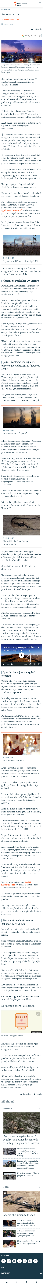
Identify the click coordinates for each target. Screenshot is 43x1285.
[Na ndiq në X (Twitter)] (19, 1261)
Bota (6, 1187)
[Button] (36, 29)
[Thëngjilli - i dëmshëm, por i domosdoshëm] (21, 525)
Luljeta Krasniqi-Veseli (10, 20)
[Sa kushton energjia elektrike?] (21, 1021)
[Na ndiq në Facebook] (3, 1261)
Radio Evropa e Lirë (14, 650)
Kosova (7, 1108)
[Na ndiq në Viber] (30, 1261)
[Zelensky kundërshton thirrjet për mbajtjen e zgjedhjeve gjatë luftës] (9, 1233)
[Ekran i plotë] (39, 664)
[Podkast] (16, 1282)
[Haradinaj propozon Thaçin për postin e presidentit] (9, 1176)
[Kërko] (36, 1282)
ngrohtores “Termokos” (11, 211)
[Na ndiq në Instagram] (9, 1261)
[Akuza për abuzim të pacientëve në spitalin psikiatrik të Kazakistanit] (9, 1223)
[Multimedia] (6, 1282)
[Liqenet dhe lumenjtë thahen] (21, 1201)
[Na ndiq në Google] (35, 1261)
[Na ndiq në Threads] (25, 1261)
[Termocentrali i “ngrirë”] (21, 417)
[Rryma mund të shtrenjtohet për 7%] (21, 245)
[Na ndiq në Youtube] (14, 1261)
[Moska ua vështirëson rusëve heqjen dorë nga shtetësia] (9, 1243)
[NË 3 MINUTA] (26, 1282)
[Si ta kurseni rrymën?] (21, 744)
